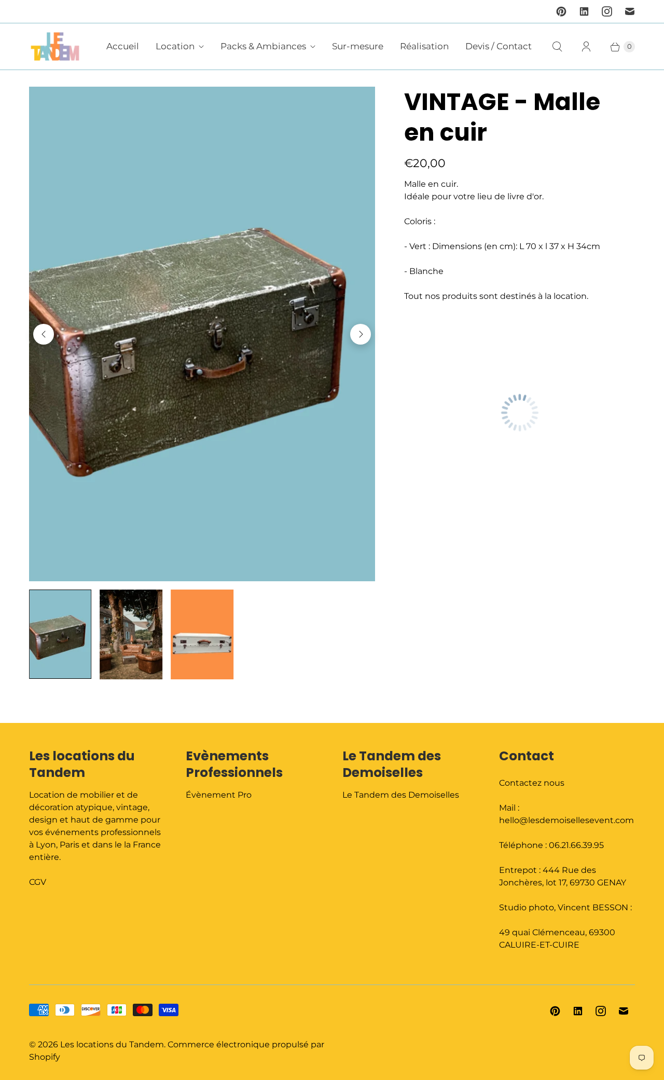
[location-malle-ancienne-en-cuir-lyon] (202, 334)
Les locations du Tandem (112, 1044)
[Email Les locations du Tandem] (629, 11)
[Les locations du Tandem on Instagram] (607, 11)
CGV (37, 882)
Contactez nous (531, 783)
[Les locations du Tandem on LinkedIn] (584, 11)
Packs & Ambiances (263, 46)
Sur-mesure (357, 46)
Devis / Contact (498, 46)
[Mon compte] (586, 46)
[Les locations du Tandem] (55, 46)
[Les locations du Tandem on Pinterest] (561, 11)
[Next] (360, 334)
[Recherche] (557, 46)
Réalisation (424, 46)
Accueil (122, 46)
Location (175, 46)
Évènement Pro (219, 795)
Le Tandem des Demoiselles (400, 795)
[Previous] (43, 334)
